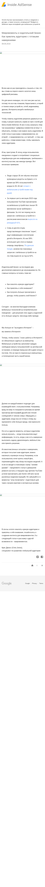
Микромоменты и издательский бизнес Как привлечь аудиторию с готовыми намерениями (21, 36)
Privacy (34, 583)
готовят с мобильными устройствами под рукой (20, 189)
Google (27, 583)
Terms (41, 583)
